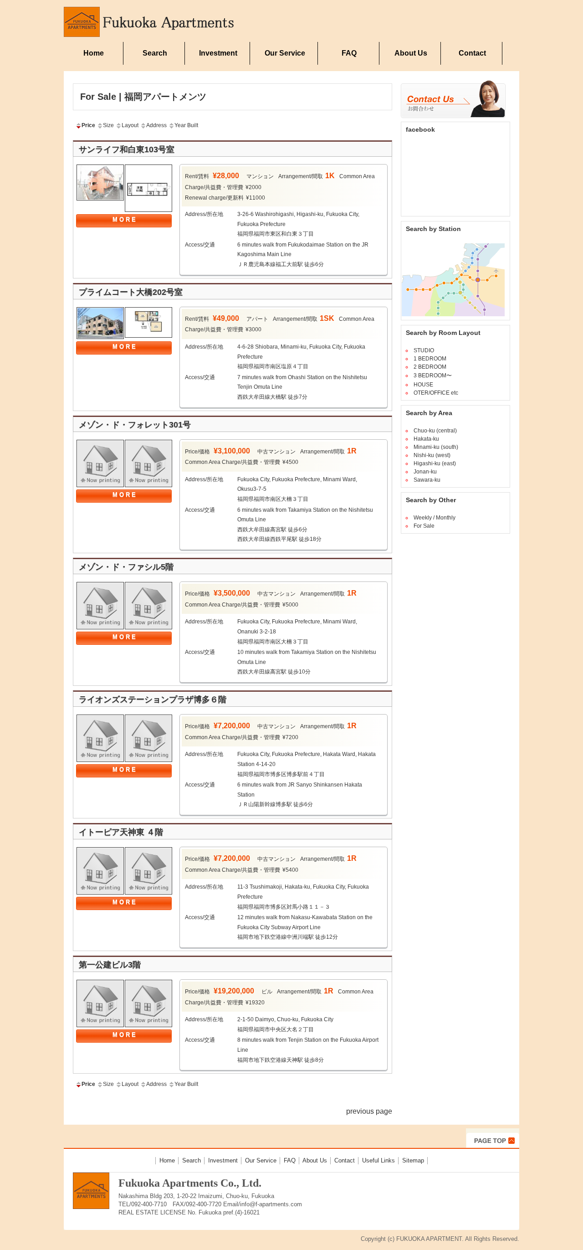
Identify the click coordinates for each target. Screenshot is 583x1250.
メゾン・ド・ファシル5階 (126, 566)
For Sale (424, 526)
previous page (369, 1111)
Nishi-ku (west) (432, 455)
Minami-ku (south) (436, 447)
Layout (130, 125)
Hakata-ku (426, 439)
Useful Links (378, 1160)
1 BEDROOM (430, 358)
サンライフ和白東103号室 (126, 149)
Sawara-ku (427, 480)
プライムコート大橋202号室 (131, 292)
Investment (218, 53)
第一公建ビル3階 (110, 964)
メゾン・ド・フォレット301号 (135, 424)
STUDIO (424, 350)
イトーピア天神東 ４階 (121, 832)
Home (93, 53)
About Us (410, 53)
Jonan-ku (425, 471)
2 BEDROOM (430, 367)
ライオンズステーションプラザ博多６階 (152, 699)
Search (155, 53)
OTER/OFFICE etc (436, 393)
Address (156, 125)
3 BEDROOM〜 (433, 375)
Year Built (186, 125)
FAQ (349, 53)
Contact (472, 53)
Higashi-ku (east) (435, 463)
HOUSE (423, 384)
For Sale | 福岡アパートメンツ (143, 97)
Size (108, 125)
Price (88, 125)
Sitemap (413, 1160)
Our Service (285, 53)
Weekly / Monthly (434, 517)
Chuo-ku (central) (435, 430)
